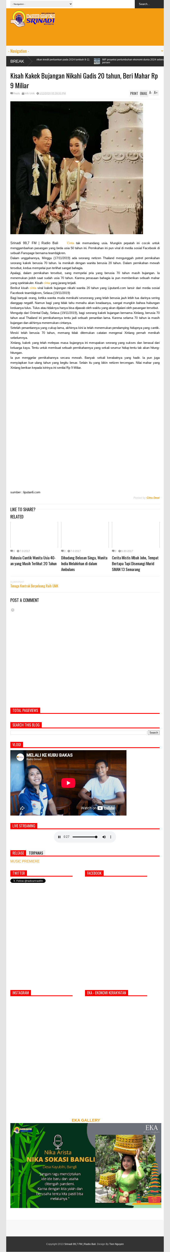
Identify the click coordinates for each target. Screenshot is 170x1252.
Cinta (70, 243)
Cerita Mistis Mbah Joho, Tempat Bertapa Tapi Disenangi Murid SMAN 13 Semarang (135, 563)
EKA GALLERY (86, 1120)
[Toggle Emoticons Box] (12, 610)
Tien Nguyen (116, 1244)
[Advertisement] (85, 36)
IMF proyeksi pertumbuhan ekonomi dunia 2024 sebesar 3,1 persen (77, 61)
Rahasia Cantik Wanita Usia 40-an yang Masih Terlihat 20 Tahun (33, 560)
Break (17, 61)
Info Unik (30, 93)
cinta (47, 283)
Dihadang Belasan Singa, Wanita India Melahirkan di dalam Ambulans (84, 563)
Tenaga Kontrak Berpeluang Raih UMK (34, 585)
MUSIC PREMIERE (25, 861)
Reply (16, 93)
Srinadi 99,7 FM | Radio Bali (80, 1244)
